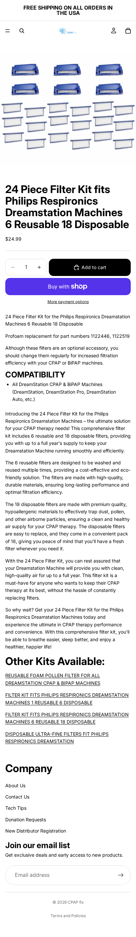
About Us (15, 785)
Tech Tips (15, 808)
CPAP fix (76, 902)
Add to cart (94, 267)
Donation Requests (25, 819)
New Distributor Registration (35, 831)
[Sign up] (121, 875)
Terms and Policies (68, 915)
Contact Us (17, 797)
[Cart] (128, 30)
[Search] (22, 30)
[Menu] (7, 30)
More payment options (68, 301)
